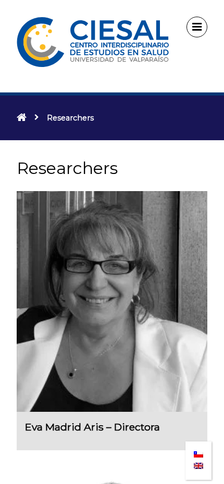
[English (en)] (198, 463)
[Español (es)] (198, 451)
